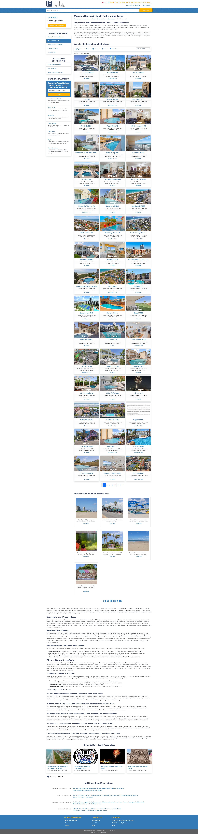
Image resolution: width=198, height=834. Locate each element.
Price (105, 49)
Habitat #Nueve (112, 313)
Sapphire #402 (112, 259)
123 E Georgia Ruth (87, 72)
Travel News (51, 131)
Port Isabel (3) (52, 68)
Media (66, 823)
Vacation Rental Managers (56, 37)
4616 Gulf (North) (86, 340)
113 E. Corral (138, 393)
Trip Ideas (51, 140)
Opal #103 (86, 99)
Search (59, 94)
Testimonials (146, 5)
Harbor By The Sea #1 (112, 233)
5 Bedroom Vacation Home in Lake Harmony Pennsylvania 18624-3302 (123, 802)
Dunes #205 (112, 340)
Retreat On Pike (112, 99)
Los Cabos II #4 (86, 366)
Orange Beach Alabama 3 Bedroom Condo (109, 809)
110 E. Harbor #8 (87, 233)
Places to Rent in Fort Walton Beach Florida (85, 788)
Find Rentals (77, 19)
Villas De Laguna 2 (112, 153)
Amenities (114, 49)
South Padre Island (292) (55, 72)
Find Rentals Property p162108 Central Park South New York (120, 795)
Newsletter (95, 823)
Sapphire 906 (138, 420)
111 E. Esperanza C (86, 446)
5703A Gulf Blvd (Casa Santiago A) (87, 153)
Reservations (96, 820)
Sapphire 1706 (112, 72)
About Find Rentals (89, 830)
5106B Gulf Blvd (86, 126)
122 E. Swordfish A (86, 393)
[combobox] (92, 10)
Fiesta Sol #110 (112, 446)
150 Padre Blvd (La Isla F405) (138, 259)
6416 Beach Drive (86, 259)
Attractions (51, 115)
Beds (87, 49)
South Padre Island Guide (55, 44)
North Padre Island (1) (54, 64)
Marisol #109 (138, 286)
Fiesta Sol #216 (112, 126)
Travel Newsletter (53, 148)
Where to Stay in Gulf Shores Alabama (84, 809)
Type (79, 49)
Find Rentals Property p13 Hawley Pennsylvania (87, 802)
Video (93, 825)
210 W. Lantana (138, 72)
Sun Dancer (112, 286)
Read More (86, 523)
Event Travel (51, 107)
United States (86, 19)
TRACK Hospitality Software (120, 823)
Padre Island (111, 19)
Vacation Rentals (54, 40)
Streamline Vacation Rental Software (122, 820)
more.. (114, 825)
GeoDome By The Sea (138, 233)
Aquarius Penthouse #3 (112, 473)
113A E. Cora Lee (112, 366)
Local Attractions (53, 48)
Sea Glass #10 (138, 366)
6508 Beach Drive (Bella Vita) (86, 286)
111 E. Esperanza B (86, 473)
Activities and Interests (54, 99)
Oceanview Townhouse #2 (112, 179)
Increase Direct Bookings (133, 5)
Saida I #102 (138, 313)
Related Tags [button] (55, 776)
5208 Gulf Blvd (86, 179)
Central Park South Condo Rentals (83, 797)
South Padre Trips (112, 78)
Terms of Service (101, 830)
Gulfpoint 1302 (138, 473)
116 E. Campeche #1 (138, 179)
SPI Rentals (86, 78)
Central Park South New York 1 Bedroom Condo (87, 795)
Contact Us (111, 830)
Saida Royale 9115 (86, 313)
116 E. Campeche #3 (138, 126)
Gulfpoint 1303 (138, 446)
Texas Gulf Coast (101, 19)
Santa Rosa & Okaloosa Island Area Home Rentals (87, 790)
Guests (96, 49)
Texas (93, 19)
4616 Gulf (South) (86, 420)
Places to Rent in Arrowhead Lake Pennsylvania (87, 804)
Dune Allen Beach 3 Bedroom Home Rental (111, 788)
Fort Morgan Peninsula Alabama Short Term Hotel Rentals (90, 810)
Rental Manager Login (71, 820)
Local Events (51, 52)
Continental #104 (112, 206)
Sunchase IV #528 (138, 206)
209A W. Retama (112, 393)
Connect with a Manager (56, 25)
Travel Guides (52, 123)
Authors (67, 825)
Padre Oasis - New (112, 420)
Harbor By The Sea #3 (86, 206)
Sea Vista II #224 (138, 99)
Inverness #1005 (138, 153)
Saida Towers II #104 (138, 340)
